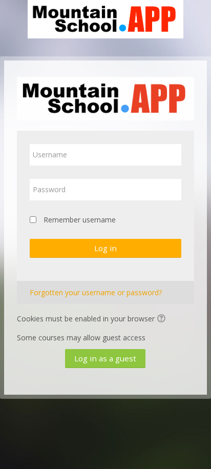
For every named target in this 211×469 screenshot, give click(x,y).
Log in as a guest (105, 358)
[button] (163, 319)
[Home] (105, 21)
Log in (105, 248)
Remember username (80, 220)
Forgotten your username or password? (96, 292)
